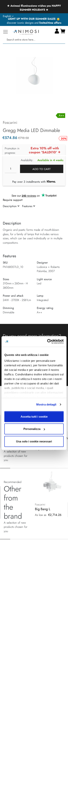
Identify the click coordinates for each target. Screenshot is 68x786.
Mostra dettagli (46, 404)
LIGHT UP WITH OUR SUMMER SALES (32, 19)
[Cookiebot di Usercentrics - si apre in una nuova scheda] (48, 341)
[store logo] (25, 32)
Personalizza (31, 428)
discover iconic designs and (34, 23)
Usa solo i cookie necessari (34, 441)
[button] (8, 16)
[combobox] (34, 40)
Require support (12, 200)
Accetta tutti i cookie (34, 416)
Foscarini (10, 122)
